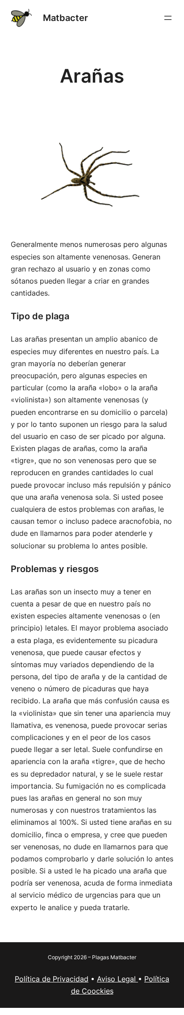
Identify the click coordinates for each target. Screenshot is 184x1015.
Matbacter (65, 18)
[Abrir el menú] (168, 18)
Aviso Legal (117, 978)
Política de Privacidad (51, 978)
